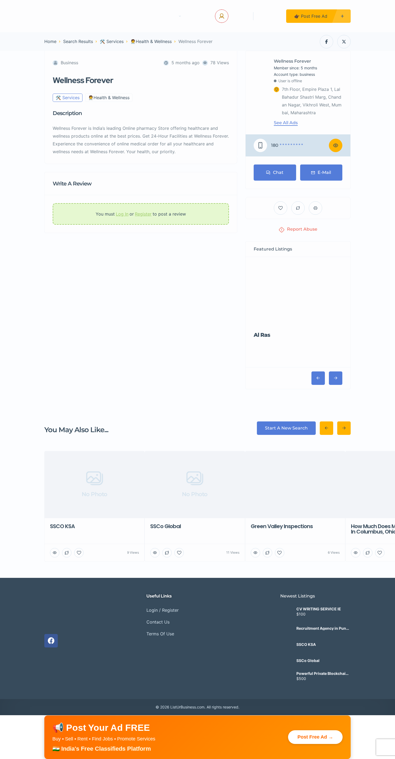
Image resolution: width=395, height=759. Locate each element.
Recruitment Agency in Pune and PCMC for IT (322, 615)
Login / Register (162, 597)
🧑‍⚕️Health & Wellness (151, 41)
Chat (278, 172)
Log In (238, 16)
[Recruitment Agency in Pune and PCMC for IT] (286, 615)
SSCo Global (307, 648)
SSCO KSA (306, 631)
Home (110, 16)
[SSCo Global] (286, 648)
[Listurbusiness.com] (66, 16)
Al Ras (262, 335)
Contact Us (140, 16)
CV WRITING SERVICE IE (318, 596)
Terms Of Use (160, 620)
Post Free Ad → (315, 724)
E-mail (324, 172)
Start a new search (286, 428)
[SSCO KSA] (286, 631)
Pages (170, 16)
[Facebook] (51, 627)
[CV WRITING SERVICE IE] (286, 599)
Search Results (78, 41)
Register (269, 16)
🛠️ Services (112, 41)
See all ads (286, 123)
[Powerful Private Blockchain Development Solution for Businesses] (286, 664)
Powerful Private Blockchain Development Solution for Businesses (322, 661)
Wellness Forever (292, 61)
